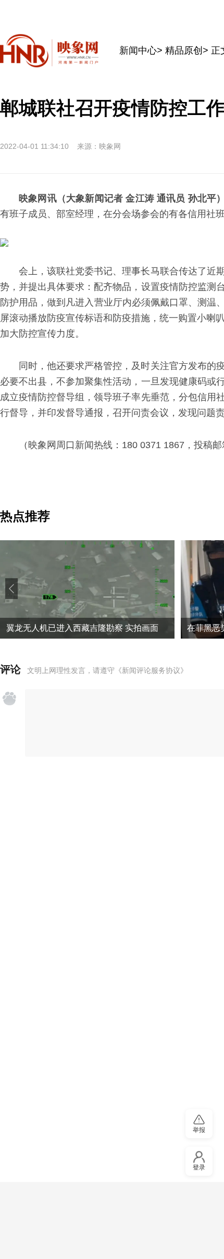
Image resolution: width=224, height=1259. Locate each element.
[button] (11, 588)
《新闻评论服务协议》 (151, 670)
